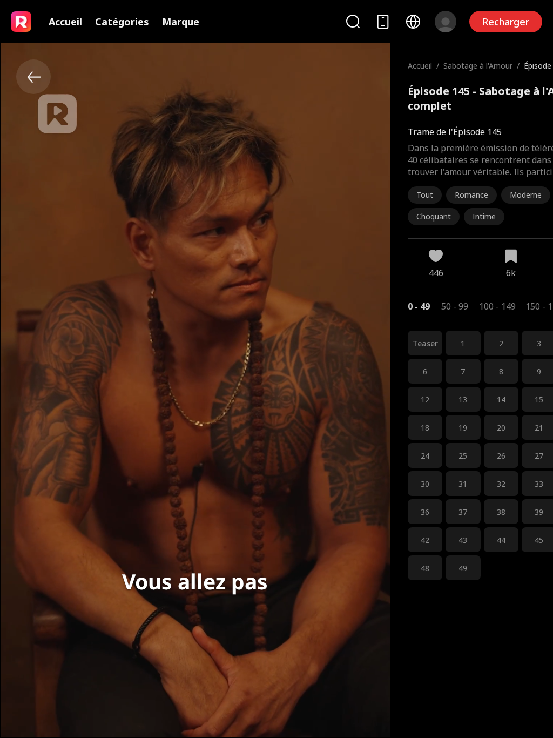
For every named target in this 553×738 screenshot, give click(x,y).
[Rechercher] (352, 21)
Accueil (65, 21)
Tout (424, 195)
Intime (484, 216)
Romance (471, 195)
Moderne (526, 195)
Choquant (433, 216)
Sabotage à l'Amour (477, 66)
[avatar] (445, 21)
